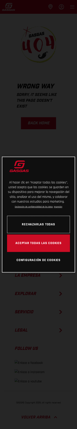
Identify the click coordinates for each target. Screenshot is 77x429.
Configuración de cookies (38, 260)
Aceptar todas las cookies (38, 243)
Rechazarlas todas (38, 224)
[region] (38, 214)
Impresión (58, 207)
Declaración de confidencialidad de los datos (34, 207)
